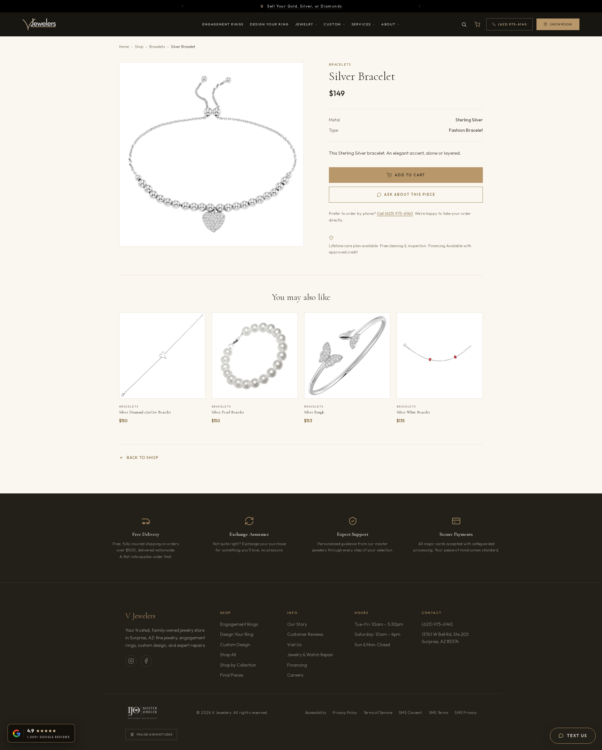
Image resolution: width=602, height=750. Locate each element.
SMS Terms (438, 712)
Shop (139, 46)
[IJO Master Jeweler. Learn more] (142, 712)
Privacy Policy (345, 712)
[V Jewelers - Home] (39, 24)
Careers (313, 675)
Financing (297, 665)
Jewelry (304, 24)
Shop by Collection (238, 665)
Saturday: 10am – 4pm (377, 634)
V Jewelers (140, 615)
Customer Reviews (305, 634)
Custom (332, 24)
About (388, 24)
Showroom (561, 24)
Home (124, 46)
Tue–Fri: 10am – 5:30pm (379, 624)
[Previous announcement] (182, 6)
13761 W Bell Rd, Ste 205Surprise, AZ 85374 (449, 637)
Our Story (297, 624)
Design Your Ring (269, 24)
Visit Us (294, 644)
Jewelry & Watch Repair (310, 654)
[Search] (464, 24)
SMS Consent (410, 712)
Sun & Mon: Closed (372, 644)
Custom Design (235, 644)
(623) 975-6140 (437, 624)
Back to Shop (142, 457)
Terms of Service (378, 712)
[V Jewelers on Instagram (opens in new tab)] (131, 661)
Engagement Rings (223, 24)
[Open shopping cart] (477, 24)
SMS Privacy (466, 712)
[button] (211, 154)
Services (361, 24)
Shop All (228, 654)
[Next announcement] (419, 6)
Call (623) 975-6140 (395, 213)
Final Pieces (231, 675)
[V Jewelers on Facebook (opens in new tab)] (146, 661)
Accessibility (315, 712)
